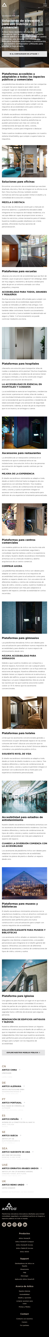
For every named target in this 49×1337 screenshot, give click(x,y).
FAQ (24, 1272)
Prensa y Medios (24, 1307)
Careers (24, 1322)
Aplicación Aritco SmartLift (24, 1279)
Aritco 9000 (24, 1252)
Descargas (24, 1276)
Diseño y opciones (24, 1298)
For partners (24, 1325)
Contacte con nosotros (24, 1319)
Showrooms (24, 1269)
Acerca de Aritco (24, 1286)
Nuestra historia (24, 1291)
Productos (24, 1233)
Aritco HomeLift (24, 1238)
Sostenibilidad (24, 1294)
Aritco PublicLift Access (24, 1248)
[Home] (4, 5)
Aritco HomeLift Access (24, 1245)
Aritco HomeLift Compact (24, 1242)
